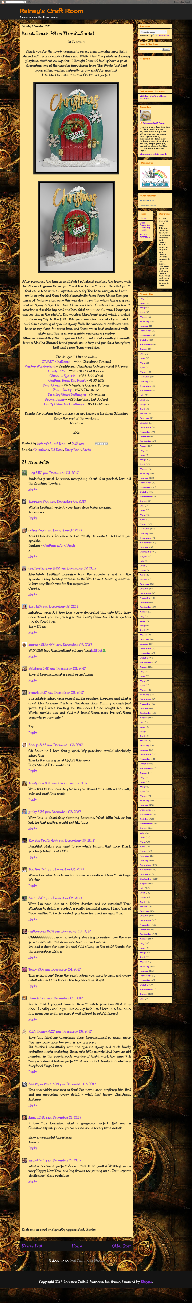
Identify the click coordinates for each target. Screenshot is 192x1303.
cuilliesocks (37, 931)
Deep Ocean (52, 385)
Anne (32, 1117)
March (143, 317)
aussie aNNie (38, 645)
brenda (34, 692)
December (145, 330)
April (142, 312)
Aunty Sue (36, 783)
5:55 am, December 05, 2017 (61, 998)
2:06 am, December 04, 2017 (59, 969)
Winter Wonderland (40, 366)
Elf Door (57, 450)
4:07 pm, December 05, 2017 (70, 1031)
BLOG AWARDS (145, 235)
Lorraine (35, 501)
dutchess (35, 668)
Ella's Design (38, 1031)
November (145, 335)
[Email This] (96, 443)
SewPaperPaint (40, 1084)
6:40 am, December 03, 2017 (64, 668)
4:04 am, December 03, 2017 (70, 645)
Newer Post (32, 1245)
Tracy (33, 969)
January (144, 326)
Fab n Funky (62, 390)
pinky (33, 812)
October (144, 340)
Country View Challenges (67, 394)
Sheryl (34, 745)
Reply (33, 489)
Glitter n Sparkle (62, 376)
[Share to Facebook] (104, 443)
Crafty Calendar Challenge (64, 404)
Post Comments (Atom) (87, 1261)
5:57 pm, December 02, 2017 (57, 473)
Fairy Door (73, 450)
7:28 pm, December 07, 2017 (74, 1084)
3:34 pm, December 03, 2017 (59, 812)
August (143, 349)
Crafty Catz (56, 371)
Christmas (41, 450)
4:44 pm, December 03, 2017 (73, 840)
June (142, 303)
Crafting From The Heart (67, 380)
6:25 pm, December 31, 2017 (60, 1160)
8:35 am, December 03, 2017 (61, 745)
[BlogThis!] (98, 443)
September (146, 344)
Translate (164, 35)
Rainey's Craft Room (52, 10)
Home (77, 1245)
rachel (33, 1160)
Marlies (34, 869)
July (142, 298)
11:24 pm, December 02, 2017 (56, 606)
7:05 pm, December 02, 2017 (64, 501)
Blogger (146, 1282)
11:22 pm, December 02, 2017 (74, 568)
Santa (87, 450)
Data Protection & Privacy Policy (145, 226)
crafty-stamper (40, 568)
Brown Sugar (55, 399)
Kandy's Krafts (39, 840)
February (144, 321)
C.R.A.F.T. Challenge (56, 361)
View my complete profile (153, 154)
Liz (31, 606)
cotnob (34, 530)
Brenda (34, 998)
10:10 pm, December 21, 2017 (59, 1117)
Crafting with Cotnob (59, 545)
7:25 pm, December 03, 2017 (62, 869)
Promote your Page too (148, 205)
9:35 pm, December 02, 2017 (61, 530)
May (142, 307)
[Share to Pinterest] (106, 443)
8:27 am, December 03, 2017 (62, 692)
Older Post (121, 1245)
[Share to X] (101, 443)
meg (32, 473)
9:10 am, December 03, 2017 (66, 783)
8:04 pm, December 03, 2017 (60, 898)
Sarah (33, 898)
